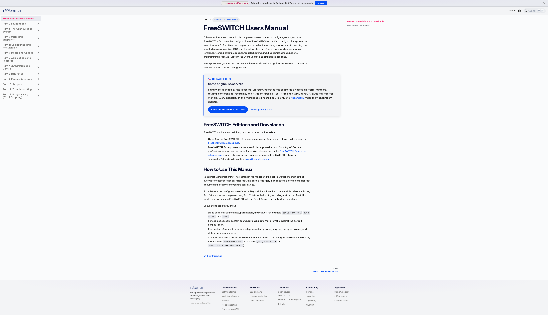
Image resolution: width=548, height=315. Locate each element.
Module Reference (230, 296)
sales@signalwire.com (257, 159)
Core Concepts (257, 300)
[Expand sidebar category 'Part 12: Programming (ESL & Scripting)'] (38, 96)
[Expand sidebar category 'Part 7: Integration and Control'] (38, 67)
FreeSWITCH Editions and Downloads (365, 21)
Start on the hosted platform (228, 109)
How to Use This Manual (358, 25)
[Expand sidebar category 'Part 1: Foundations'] (38, 23)
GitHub (511, 10)
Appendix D (297, 97)
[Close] (544, 3)
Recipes (225, 300)
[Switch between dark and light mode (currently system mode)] (519, 11)
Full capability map (261, 109)
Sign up (321, 3)
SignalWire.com (342, 292)
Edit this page (214, 256)
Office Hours (341, 296)
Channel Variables (258, 296)
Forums (310, 292)
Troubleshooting (229, 305)
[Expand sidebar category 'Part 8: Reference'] (38, 74)
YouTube (310, 296)
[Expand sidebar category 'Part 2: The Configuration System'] (38, 30)
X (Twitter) (311, 300)
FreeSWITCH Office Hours (235, 3)
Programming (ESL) (230, 309)
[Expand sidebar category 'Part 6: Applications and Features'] (38, 59)
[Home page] (206, 19)
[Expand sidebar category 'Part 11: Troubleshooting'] (38, 89)
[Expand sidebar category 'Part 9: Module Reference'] (38, 79)
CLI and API (256, 292)
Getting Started (228, 292)
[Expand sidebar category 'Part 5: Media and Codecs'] (38, 52)
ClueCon (310, 305)
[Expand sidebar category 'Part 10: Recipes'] (38, 84)
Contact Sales (341, 300)
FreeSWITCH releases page (223, 142)
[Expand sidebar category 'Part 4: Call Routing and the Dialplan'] (38, 46)
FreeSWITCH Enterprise (289, 299)
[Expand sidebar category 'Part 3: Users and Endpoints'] (38, 38)
